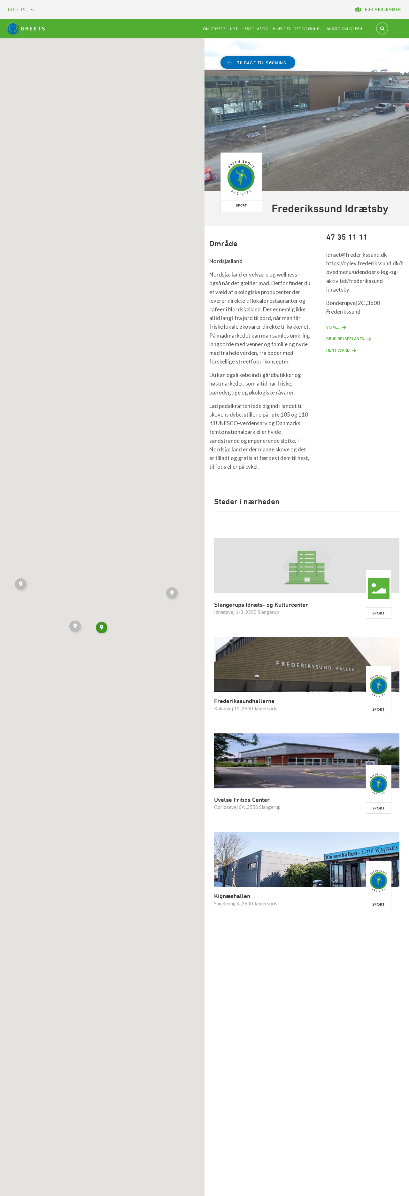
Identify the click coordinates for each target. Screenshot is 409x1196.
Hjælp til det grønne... (297, 29)
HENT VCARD (338, 350)
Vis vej (333, 327)
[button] (172, 594)
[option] (306, 115)
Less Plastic (255, 29)
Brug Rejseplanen (345, 338)
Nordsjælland (226, 261)
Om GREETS (214, 29)
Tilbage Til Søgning (261, 62)
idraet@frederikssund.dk (356, 254)
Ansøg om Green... (346, 29)
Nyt (234, 29)
